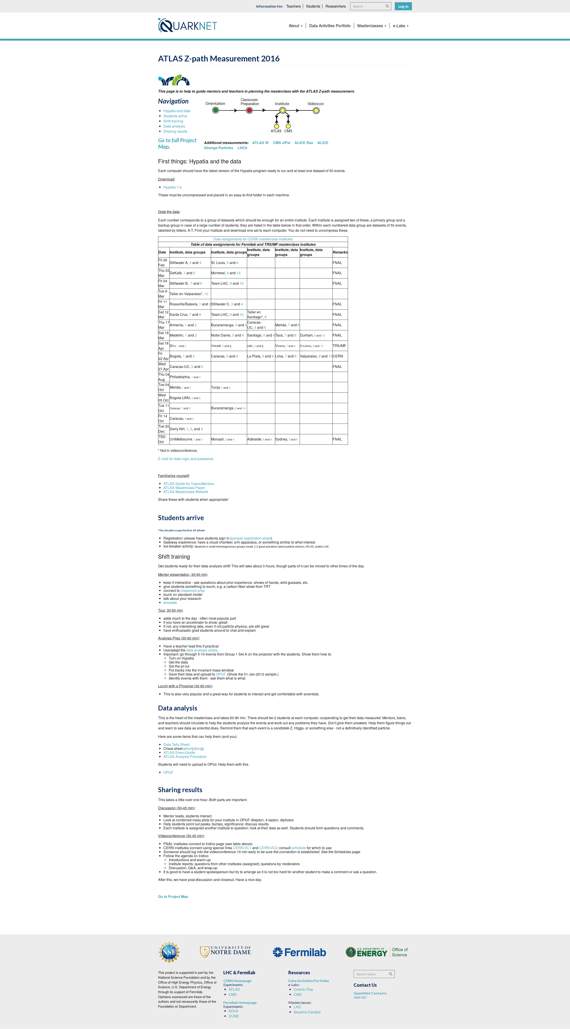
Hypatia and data (176, 110)
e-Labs (399, 25)
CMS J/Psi (281, 142)
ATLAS (234, 989)
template (170, 602)
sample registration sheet (251, 538)
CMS (233, 994)
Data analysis (174, 126)
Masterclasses (370, 25)
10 (238, 272)
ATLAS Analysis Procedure (185, 756)
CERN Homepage (237, 980)
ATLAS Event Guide (179, 752)
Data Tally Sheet (176, 744)
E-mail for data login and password (185, 458)
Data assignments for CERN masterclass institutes (253, 239)
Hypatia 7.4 (172, 187)
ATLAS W (260, 142)
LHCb (242, 147)
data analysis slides (202, 650)
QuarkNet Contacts (370, 993)
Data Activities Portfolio (330, 25)
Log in (403, 6)
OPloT (220, 674)
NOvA (233, 1010)
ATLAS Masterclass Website (185, 491)
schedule (298, 847)
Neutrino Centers (307, 1012)
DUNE (234, 1016)
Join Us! (360, 997)
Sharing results (175, 131)
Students (313, 6)
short (188, 748)
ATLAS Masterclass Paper (184, 487)
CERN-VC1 (242, 847)
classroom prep (193, 590)
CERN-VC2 (268, 847)
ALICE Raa (304, 142)
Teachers (293, 6)
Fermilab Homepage (240, 1002)
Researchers (336, 6)
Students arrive (175, 115)
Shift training (173, 121)
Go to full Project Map (177, 143)
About (294, 25)
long (198, 748)
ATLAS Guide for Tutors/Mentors (188, 483)
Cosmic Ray (303, 989)
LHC (297, 1006)
